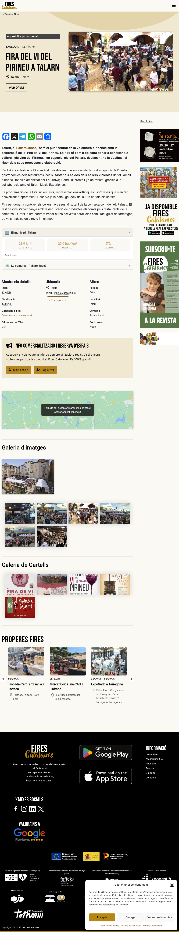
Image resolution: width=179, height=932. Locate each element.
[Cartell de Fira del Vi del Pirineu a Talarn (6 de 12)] (20, 536)
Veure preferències (159, 917)
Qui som (150, 772)
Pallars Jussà (26, 147)
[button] (172, 884)
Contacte (151, 777)
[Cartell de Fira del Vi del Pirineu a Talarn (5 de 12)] (115, 513)
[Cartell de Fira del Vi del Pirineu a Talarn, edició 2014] (115, 584)
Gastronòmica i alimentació (17, 315)
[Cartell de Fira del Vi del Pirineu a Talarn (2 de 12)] (20, 513)
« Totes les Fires (11, 14)
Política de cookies (110, 925)
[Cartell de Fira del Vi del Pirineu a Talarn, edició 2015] (52, 584)
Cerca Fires (152, 754)
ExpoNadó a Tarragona (107, 684)
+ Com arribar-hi (58, 300)
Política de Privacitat (131, 925)
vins (4, 327)
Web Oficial (16, 87)
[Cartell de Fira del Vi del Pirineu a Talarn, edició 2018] (20, 607)
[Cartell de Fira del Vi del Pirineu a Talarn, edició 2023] (84, 584)
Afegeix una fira (154, 759)
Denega (130, 917)
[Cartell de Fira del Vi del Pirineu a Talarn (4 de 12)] (84, 513)
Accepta (102, 917)
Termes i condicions (152, 925)
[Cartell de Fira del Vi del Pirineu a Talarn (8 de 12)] (20, 584)
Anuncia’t (151, 763)
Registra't (47, 370)
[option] (26, 674)
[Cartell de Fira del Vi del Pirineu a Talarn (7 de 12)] (52, 536)
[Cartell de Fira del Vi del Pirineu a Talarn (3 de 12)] (52, 513)
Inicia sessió (20, 370)
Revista (150, 768)
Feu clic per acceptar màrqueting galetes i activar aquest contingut (67, 410)
